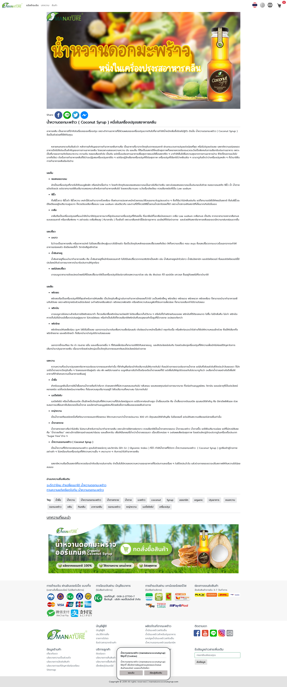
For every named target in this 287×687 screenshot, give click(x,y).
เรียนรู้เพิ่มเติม (156, 672)
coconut (156, 500)
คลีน (69, 507)
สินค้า (54, 5)
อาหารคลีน (96, 507)
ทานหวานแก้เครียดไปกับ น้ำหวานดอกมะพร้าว (75, 490)
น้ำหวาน (71, 500)
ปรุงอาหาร (214, 500)
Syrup (170, 500)
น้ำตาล (128, 500)
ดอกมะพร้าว (55, 507)
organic (198, 500)
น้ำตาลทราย (113, 500)
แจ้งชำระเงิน (32, 5)
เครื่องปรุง (164, 507)
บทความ (45, 5)
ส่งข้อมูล (201, 662)
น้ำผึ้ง (58, 500)
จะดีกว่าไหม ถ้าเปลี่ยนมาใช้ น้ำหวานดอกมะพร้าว (76, 485)
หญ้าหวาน (131, 507)
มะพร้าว (141, 500)
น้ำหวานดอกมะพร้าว (91, 500)
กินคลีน (81, 507)
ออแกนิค (183, 500)
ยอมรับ (131, 672)
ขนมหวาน (230, 500)
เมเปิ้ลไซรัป (148, 507)
